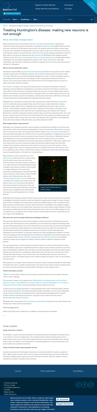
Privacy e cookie (9, 385)
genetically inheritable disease (33, 72)
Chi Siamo (68, 9)
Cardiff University (37, 53)
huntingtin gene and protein (36, 301)
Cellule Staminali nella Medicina (47, 9)
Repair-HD (17, 291)
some (14, 183)
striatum (9, 87)
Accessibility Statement (12, 387)
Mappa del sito (9, 392)
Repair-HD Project (25, 237)
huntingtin (6, 76)
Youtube (91, 385)
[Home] (10, 7)
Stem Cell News (14, 40)
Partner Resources (10, 394)
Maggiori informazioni (64, 404)
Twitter (78, 385)
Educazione (69, 5)
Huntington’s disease (47, 46)
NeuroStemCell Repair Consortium (46, 237)
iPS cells (5, 40)
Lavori (18, 371)
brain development (54, 132)
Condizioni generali (10, 383)
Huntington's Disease (26, 40)
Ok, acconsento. (63, 399)
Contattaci (78, 371)
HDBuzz (5, 274)
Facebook (85, 385)
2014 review (19, 57)
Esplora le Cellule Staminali (45, 5)
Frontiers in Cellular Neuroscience (43, 57)
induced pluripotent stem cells (13, 178)
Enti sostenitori (48, 371)
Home (5, 26)
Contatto (7, 390)
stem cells (36, 44)
